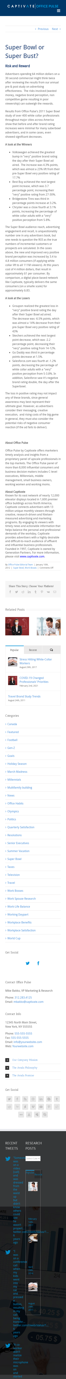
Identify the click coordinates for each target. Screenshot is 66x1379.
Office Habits (15, 803)
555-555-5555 (23, 1033)
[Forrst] (29, 1115)
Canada (12, 724)
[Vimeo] (33, 1107)
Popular (14, 650)
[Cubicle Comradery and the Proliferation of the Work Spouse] (32, 1186)
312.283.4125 (23, 997)
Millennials (14, 780)
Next (55, 29)
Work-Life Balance (18, 906)
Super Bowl (18, 567)
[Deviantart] (25, 1107)
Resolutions (14, 835)
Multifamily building (19, 787)
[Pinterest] (49, 1107)
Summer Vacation (18, 851)
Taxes (10, 867)
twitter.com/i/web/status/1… (31, 1325)
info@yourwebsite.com (28, 1042)
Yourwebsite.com (22, 1046)
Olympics (13, 811)
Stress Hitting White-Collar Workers (36, 661)
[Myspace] (37, 1115)
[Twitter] (27, 963)
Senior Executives (18, 843)
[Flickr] (21, 1115)
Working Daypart (17, 914)
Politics (11, 819)
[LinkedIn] (41, 1099)
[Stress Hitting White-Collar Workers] (12, 659)
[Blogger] (49, 1099)
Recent (33, 650)
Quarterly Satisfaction (20, 827)
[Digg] (57, 1107)
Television (13, 875)
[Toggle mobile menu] (59, 11)
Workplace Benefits (19, 922)
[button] (33, 1060)
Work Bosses (31, 567)
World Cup (13, 938)
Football (12, 740)
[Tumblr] (57, 1099)
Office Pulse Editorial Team (20, 564)
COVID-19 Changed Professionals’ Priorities (34, 680)
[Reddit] (9, 1107)
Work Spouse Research (21, 899)
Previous (43, 29)
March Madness (17, 772)
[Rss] (25, 1099)
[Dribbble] (33, 1099)
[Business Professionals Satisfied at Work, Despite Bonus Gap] (32, 1238)
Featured (13, 732)
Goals (10, 756)
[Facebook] (38, 963)
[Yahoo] (17, 1107)
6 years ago (16, 1238)
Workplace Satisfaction (21, 930)
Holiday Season (17, 764)
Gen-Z (11, 748)
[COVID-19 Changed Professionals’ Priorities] (12, 678)
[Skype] (45, 1115)
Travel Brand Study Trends (24, 696)
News (10, 795)
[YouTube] (41, 1107)
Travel (11, 883)
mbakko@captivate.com (28, 1002)
